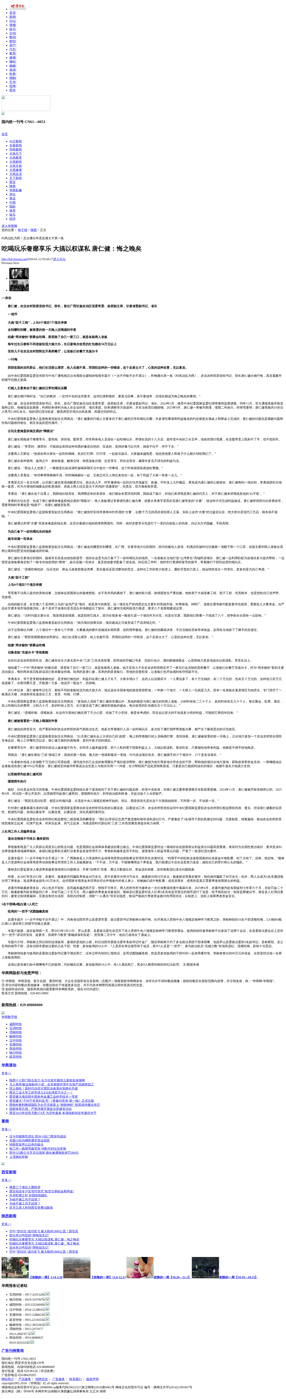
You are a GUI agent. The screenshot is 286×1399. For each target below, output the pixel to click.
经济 (12, 218)
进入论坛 (59, 259)
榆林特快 (15, 1036)
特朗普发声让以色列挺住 (26, 1144)
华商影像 (15, 190)
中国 (12, 202)
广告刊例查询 (13, 1351)
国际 (12, 206)
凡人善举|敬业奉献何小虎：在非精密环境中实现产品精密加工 (51, 1084)
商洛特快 (15, 1048)
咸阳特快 (15, 1024)
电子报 (22, 230)
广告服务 (58, 1379)
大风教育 (15, 157)
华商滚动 (9, 1065)
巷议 (12, 198)
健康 (12, 57)
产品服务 (24, 1379)
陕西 (12, 186)
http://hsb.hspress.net (14, 259)
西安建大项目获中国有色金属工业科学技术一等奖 (43, 1096)
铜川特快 (15, 1052)
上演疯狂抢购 (18, 1156)
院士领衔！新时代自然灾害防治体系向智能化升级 (43, 1088)
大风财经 (15, 161)
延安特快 (15, 1056)
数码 (12, 37)
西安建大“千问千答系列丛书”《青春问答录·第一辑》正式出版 (51, 1100)
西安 (12, 182)
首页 (12, 12)
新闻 (12, 16)
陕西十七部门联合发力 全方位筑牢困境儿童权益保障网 (47, 1080)
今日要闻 (15, 141)
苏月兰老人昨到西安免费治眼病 (31, 1207)
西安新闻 (9, 1172)
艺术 (12, 82)
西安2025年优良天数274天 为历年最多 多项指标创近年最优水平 (53, 1113)
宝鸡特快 (15, 1028)
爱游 (12, 90)
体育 (12, 210)
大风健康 (15, 170)
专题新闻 (15, 145)
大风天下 (15, 153)
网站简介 (8, 1379)
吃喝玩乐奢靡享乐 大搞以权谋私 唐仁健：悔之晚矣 (44, 1239)
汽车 (12, 49)
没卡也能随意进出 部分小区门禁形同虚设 (37, 1136)
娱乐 (12, 29)
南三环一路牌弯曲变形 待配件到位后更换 (37, 1148)
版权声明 (92, 1379)
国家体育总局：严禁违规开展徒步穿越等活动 (40, 1109)
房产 (12, 45)
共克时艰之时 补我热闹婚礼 (28, 1195)
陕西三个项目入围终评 (24, 1187)
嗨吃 (12, 61)
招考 (12, 86)
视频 (12, 25)
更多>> (6, 1073)
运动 (12, 33)
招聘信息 (41, 1379)
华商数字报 (9, 1017)
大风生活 (15, 174)
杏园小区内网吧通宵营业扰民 (29, 1140)
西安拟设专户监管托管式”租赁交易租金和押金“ (41, 1191)
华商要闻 (15, 149)
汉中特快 (15, 1040)
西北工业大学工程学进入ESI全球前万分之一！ (41, 1092)
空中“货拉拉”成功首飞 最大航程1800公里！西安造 (43, 1231)
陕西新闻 (9, 1216)
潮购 (12, 78)
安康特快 (15, 1044)
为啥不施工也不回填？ (24, 1199)
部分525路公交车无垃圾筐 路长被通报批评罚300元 (44, 1152)
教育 (12, 53)
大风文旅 (15, 165)
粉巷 (12, 73)
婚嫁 (12, 65)
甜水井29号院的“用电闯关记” (29, 1235)
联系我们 (75, 1379)
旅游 (12, 69)
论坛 (12, 21)
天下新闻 (15, 178)
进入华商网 (9, 226)
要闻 (5, 1121)
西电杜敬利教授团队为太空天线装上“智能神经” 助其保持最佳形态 (54, 1104)
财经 (12, 41)
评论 (12, 194)
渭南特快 (15, 1032)
